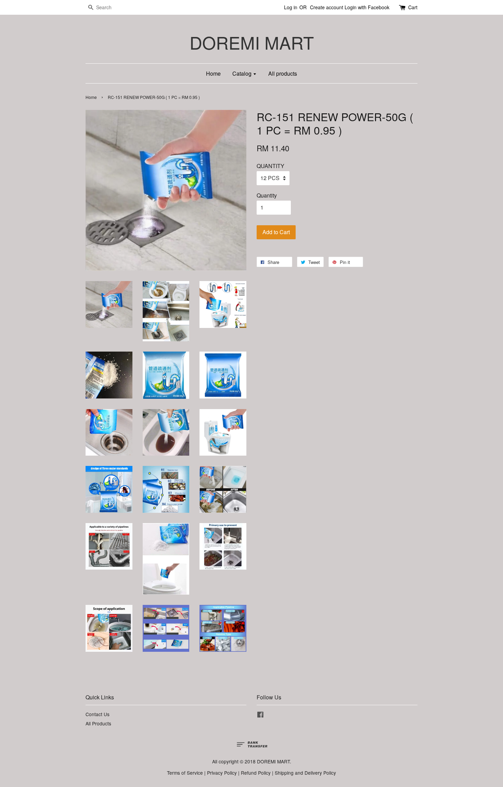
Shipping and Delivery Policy (305, 772)
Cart (412, 7)
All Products (98, 723)
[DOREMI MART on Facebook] (260, 715)
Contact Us (97, 714)
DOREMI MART (252, 42)
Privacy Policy (222, 772)
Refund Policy (256, 772)
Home (213, 73)
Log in (290, 7)
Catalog (242, 73)
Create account (326, 7)
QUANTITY (270, 166)
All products (282, 73)
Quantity (267, 195)
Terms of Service (185, 772)
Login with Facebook (367, 7)
